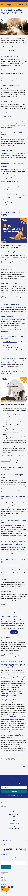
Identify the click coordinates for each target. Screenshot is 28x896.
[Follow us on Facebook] (2, 806)
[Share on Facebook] (7, 759)
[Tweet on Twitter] (12, 759)
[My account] (22, 4)
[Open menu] (2, 4)
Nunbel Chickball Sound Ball (10, 348)
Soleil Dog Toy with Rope (9, 358)
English (3, 873)
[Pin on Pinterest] (9, 759)
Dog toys (14, 632)
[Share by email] (14, 759)
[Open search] (20, 4)
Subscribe (14, 791)
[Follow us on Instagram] (5, 806)
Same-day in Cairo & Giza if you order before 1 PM (14, 1)
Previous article (7, 767)
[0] (25, 4)
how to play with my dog (12, 290)
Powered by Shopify (5, 893)
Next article (22, 767)
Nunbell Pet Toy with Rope (10, 342)
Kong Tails (5, 354)
